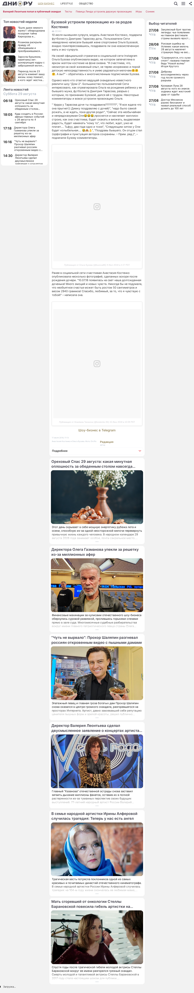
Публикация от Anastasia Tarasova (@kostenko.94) (84, 422)
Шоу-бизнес (46, 3)
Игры (139, 11)
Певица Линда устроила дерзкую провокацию (104, 11)
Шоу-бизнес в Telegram (97, 430)
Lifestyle (66, 3)
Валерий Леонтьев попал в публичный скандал (32, 11)
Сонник (150, 11)
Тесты (68, 11)
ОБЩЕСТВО (86, 3)
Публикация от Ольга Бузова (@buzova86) (85, 265)
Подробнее (60, 450)
